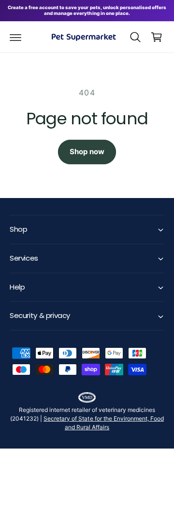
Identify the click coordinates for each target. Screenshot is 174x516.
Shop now (87, 151)
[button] (15, 37)
